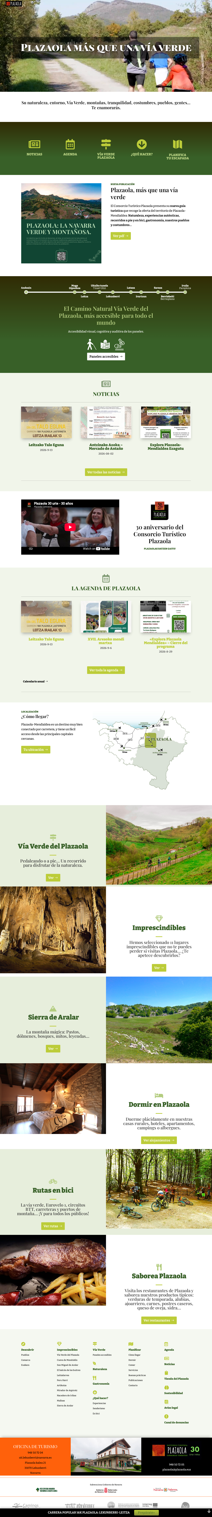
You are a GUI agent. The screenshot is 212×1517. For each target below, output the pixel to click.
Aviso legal (171, 1407)
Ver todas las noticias (104, 472)
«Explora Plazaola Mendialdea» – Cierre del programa (165, 643)
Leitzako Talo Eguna (46, 445)
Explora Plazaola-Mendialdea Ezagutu (166, 447)
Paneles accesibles (103, 357)
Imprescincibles (67, 1349)
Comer (132, 1365)
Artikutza (61, 1385)
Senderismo (99, 1408)
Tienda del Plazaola (176, 1378)
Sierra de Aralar (65, 1405)
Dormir (132, 1360)
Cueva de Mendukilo (67, 1360)
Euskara (25, 1365)
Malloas (61, 1400)
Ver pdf (118, 236)
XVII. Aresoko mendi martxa (106, 641)
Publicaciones (136, 1380)
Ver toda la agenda (103, 670)
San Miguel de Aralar (67, 1365)
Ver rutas (51, 1226)
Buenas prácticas (137, 1375)
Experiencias (99, 1403)
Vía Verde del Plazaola (68, 1355)
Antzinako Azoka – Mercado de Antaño (106, 447)
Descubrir (27, 1349)
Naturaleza (100, 1369)
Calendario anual (34, 681)
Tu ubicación (34, 750)
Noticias (169, 1364)
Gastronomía (101, 1383)
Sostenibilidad (173, 1393)
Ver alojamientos (156, 1140)
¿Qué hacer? (100, 1398)
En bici (96, 1413)
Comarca (25, 1360)
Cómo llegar (134, 1355)
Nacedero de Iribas (66, 1395)
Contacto (133, 1385)
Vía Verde (99, 1349)
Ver (51, 878)
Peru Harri (62, 1380)
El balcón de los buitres (68, 1370)
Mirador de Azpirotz (67, 1390)
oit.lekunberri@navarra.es (35, 1457)
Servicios (133, 1370)
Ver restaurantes (157, 1320)
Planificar (135, 1349)
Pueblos (25, 1355)
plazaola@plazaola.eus (176, 1469)
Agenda (169, 1349)
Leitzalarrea (63, 1375)
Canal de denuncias (176, 1422)
